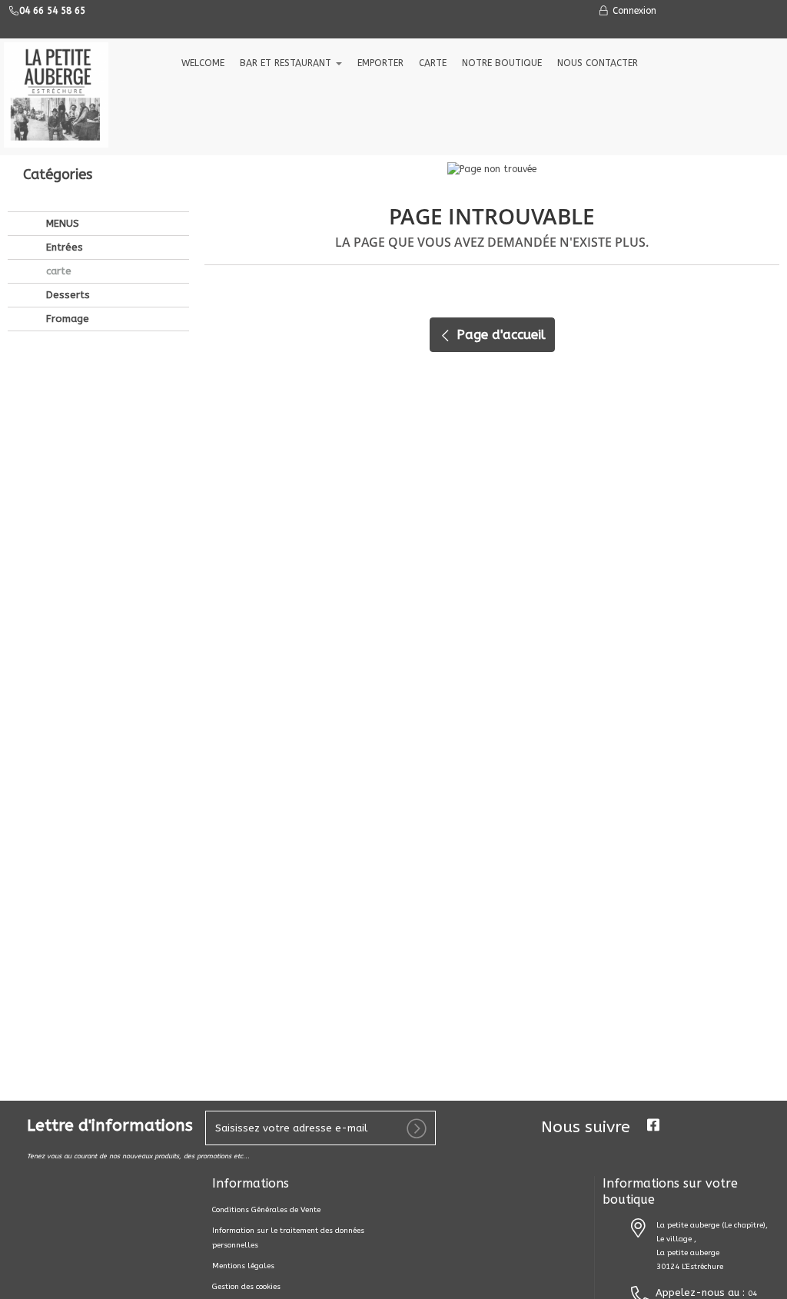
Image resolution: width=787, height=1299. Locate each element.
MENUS (61, 223)
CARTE (433, 63)
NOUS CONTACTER (597, 63)
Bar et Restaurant (287, 63)
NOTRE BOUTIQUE (502, 63)
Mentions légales (243, 1266)
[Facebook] (653, 1125)
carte (57, 271)
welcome (202, 63)
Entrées (63, 247)
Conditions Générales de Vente (266, 1209)
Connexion (632, 10)
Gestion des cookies (246, 1286)
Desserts (66, 295)
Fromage (66, 318)
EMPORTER (380, 63)
